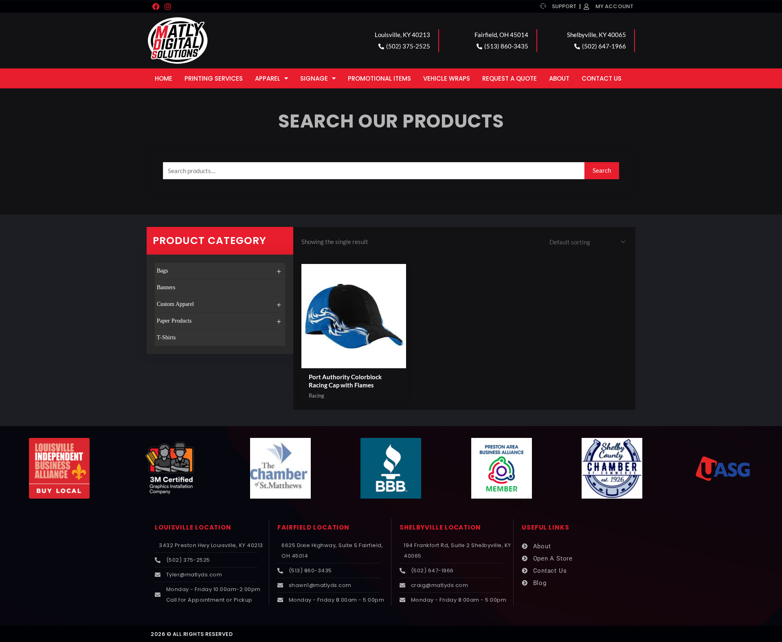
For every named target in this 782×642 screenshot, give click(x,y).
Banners (166, 287)
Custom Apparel (219, 304)
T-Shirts (166, 337)
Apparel (267, 78)
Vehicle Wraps (446, 78)
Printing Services (214, 78)
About (559, 78)
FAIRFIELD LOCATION (313, 527)
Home (163, 78)
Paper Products (219, 321)
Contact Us (602, 78)
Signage (314, 78)
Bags (219, 271)
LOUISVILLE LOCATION (193, 527)
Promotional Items (379, 78)
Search (602, 170)
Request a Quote (509, 78)
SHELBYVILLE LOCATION (440, 527)
